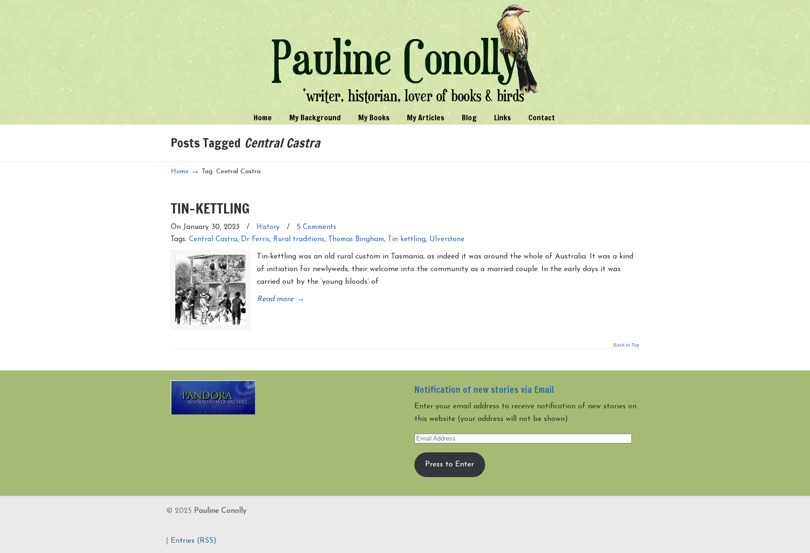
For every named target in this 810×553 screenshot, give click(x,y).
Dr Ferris (255, 239)
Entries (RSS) (194, 541)
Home (180, 171)
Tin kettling (407, 239)
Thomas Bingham (356, 239)
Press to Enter (449, 464)
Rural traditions (298, 239)
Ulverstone (447, 239)
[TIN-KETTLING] (210, 290)
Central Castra (213, 239)
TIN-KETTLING (210, 208)
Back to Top (626, 345)
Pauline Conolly (405, 54)
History (268, 227)
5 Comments (316, 227)
